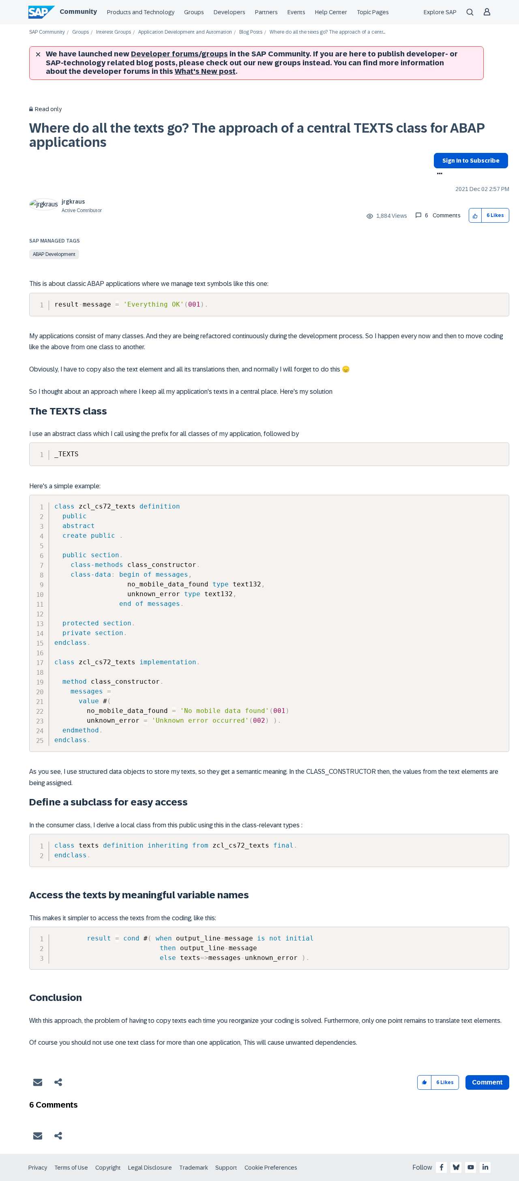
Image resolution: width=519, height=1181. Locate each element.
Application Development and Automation (185, 32)
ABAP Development (54, 254)
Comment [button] (487, 1082)
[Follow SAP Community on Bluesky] (456, 1167)
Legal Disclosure (150, 1167)
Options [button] (438, 174)
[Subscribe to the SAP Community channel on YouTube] (471, 1167)
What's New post (205, 71)
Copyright (108, 1167)
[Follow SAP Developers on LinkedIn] (485, 1167)
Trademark (193, 1167)
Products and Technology (140, 12)
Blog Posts (250, 32)
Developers (229, 12)
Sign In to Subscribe (471, 160)
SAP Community (47, 32)
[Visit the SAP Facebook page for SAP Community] (441, 1167)
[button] (475, 215)
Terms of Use (71, 1167)
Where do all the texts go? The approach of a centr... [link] (327, 32)
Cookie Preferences (270, 1167)
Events (296, 12)
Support (226, 1167)
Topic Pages (373, 12)
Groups (194, 12)
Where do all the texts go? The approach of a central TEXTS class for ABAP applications (257, 135)
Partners (266, 12)
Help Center (331, 12)
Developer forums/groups (179, 54)
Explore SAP (440, 12)
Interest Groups (113, 32)
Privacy (37, 1167)
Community (78, 11)
